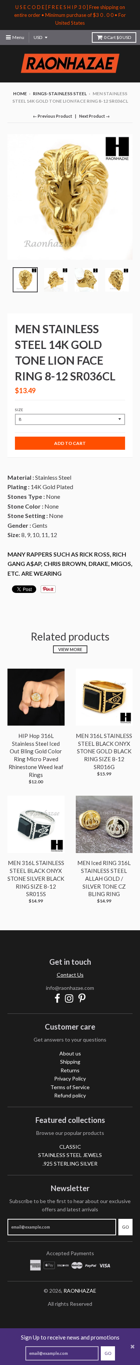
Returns (70, 1070)
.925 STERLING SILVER (70, 1163)
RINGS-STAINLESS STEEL (60, 93)
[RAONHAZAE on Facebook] (57, 998)
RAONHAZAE (79, 1290)
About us (70, 1053)
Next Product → (94, 116)
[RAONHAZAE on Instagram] (69, 998)
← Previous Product (52, 116)
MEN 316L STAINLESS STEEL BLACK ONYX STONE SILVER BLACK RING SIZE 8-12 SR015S (35, 878)
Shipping (70, 1061)
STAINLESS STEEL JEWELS (70, 1155)
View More (70, 649)
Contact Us (70, 974)
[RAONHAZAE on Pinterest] (81, 998)
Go (108, 1353)
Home (20, 93)
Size (19, 409)
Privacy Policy (70, 1078)
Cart (117, 37)
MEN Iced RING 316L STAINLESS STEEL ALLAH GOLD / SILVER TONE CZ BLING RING (104, 878)
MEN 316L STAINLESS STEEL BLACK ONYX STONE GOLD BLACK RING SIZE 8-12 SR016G (104, 751)
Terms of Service (70, 1087)
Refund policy (70, 1095)
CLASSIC (70, 1146)
